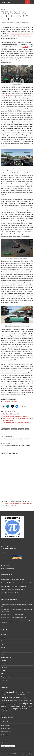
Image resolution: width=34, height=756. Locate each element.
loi (24, 697)
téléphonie (7, 709)
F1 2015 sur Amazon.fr (10, 401)
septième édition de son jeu (20, 34)
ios (12, 698)
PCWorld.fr (4, 670)
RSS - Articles (6, 565)
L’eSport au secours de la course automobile (13, 589)
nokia (19, 700)
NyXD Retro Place (6, 728)
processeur (6, 704)
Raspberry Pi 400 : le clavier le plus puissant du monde (16, 583)
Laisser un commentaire (22, 22)
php (2, 704)
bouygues (24, 692)
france (22, 694)
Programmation (5, 677)
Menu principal (32, 2)
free (25, 694)
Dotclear (3, 641)
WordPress (4, 680)
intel (10, 698)
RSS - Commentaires (8, 568)
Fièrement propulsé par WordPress (23, 753)
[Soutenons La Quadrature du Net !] (12, 526)
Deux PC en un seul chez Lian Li (18, 614)
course (14, 429)
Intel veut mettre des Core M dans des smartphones (15, 438)
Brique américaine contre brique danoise (12, 579)
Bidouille (3, 634)
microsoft (5, 700)
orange (29, 700)
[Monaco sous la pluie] (17, 74)
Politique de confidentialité (7, 753)
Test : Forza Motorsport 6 (11, 414)
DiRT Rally (28, 390)
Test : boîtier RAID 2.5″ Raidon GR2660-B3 (16, 422)
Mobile (3, 664)
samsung (12, 704)
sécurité (21, 706)
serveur (16, 704)
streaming (15, 706)
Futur (2, 644)
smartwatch (4, 706)
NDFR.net (4, 667)
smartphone (25, 703)
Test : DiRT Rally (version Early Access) (15, 416)
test (27, 429)
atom (21, 692)
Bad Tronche (4, 735)
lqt (25, 697)
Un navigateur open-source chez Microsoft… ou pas (15, 444)
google (5, 697)
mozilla (12, 700)
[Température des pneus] (17, 157)
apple (15, 692)
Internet (3, 647)
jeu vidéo (21, 429)
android (9, 692)
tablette (29, 706)
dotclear (10, 694)
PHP (2, 673)
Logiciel (3, 650)
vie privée (16, 709)
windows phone (11, 710)
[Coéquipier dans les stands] (17, 314)
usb (11, 709)
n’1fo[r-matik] (5, 725)
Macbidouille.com (6, 657)
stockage (10, 706)
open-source (24, 700)
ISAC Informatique (6, 731)
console (3, 694)
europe (14, 694)
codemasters (6, 429)
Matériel (3, 660)
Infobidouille (5, 2)
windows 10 (4, 711)
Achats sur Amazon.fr (7, 546)
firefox (18, 694)
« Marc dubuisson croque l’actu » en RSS (12, 592)
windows (23, 709)
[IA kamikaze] (17, 248)
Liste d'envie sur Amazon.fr (8, 548)
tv (4, 709)
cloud (28, 692)
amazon (3, 692)
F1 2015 (25, 47)
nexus (15, 700)
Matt (12, 22)
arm (18, 692)
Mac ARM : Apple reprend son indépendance (13, 586)
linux (22, 698)
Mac (2, 654)
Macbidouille (4, 722)
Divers (3, 9)
